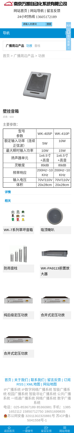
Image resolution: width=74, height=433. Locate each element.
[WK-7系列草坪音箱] (18, 215)
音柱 (37, 45)
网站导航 (37, 11)
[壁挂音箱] (37, 84)
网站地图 (50, 384)
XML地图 (33, 384)
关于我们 (21, 380)
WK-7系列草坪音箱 (18, 230)
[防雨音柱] (18, 254)
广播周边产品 (15, 45)
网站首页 (20, 11)
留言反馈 (53, 11)
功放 (29, 45)
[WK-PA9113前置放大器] (55, 254)
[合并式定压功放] (55, 299)
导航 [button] (6, 33)
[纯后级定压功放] (18, 299)
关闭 (68, 25)
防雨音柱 (10, 268)
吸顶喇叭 (47, 230)
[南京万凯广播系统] (37, 4)
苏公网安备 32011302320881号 (31, 416)
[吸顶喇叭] (55, 215)
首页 (6, 56)
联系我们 (37, 380)
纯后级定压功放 (16, 315)
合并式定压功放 (53, 315)
